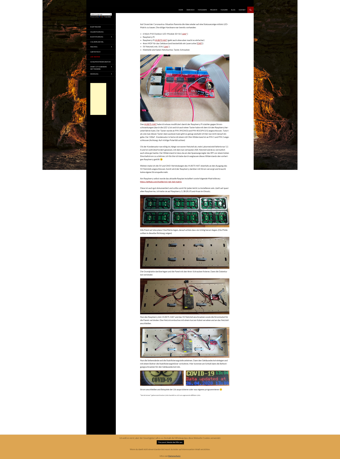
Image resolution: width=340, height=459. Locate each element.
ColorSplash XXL (97, 42)
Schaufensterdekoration (100, 62)
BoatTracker (95, 27)
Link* (184, 33)
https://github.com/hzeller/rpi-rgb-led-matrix (161, 181)
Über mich (190, 10)
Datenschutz (174, 456)
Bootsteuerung (96, 37)
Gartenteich (95, 52)
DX (198, 43)
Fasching (93, 47)
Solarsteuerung (97, 32)
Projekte (213, 10)
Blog (233, 10)
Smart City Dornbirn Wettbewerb (98, 68)
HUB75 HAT (161, 40)
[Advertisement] (98, 99)
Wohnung (94, 74)
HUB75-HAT (150, 124)
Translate (107, 17)
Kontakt (242, 10)
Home (181, 10)
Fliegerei (224, 10)
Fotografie (202, 10)
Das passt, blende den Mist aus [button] (170, 442)
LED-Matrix (95, 57)
